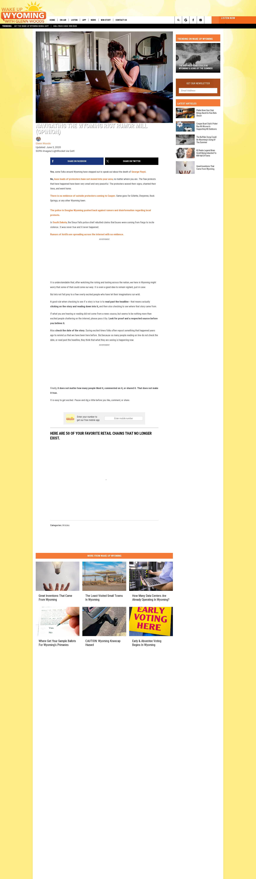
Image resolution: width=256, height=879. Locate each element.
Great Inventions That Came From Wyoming (55, 597)
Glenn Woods (43, 143)
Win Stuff (106, 20)
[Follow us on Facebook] (193, 20)
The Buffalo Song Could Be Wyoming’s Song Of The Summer (206, 140)
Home (52, 20)
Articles (65, 525)
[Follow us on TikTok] (200, 20)
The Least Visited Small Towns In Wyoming (104, 597)
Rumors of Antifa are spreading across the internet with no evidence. (87, 234)
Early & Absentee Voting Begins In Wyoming (146, 643)
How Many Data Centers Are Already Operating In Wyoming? (150, 597)
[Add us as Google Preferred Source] (185, 20)
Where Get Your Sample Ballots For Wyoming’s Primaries (57, 643)
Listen (74, 20)
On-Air (63, 20)
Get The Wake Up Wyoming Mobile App (31, 26)
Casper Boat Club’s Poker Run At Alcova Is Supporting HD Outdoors (206, 126)
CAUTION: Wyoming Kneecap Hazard (102, 643)
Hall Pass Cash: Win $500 (65, 26)
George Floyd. (139, 171)
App (84, 20)
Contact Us (121, 20)
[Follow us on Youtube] (208, 20)
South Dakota (60, 222)
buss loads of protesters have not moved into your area (83, 179)
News (93, 20)
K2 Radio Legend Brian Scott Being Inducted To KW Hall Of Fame (197, 67)
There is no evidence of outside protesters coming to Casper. (83, 195)
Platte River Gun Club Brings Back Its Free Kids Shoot (206, 113)
